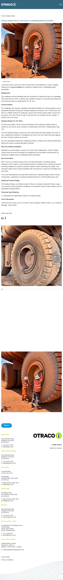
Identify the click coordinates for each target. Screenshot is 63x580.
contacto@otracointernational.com (13, 549)
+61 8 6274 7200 (8, 445)
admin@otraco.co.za (9, 535)
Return (6, 425)
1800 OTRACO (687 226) (10, 483)
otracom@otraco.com (9, 517)
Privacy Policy (5, 557)
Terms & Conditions (7, 560)
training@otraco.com (9, 463)
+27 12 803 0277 (8, 533)
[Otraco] (8, 4)
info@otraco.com (8, 447)
